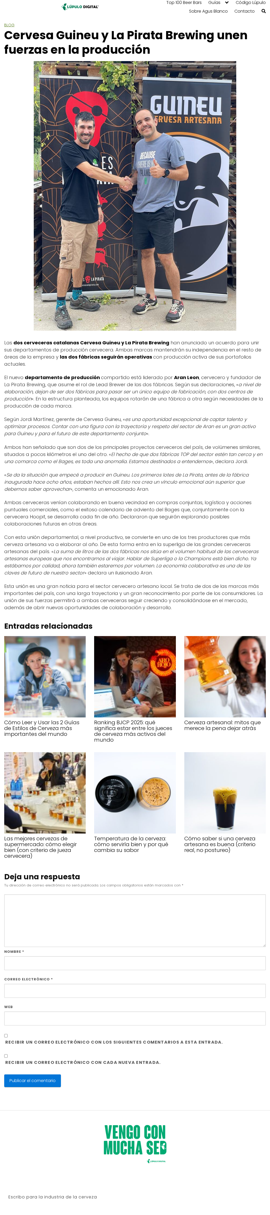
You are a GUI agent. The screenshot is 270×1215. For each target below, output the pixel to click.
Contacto (244, 11)
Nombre (14, 951)
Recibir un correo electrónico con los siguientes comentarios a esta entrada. (114, 1042)
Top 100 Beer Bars (184, 2)
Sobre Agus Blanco (208, 11)
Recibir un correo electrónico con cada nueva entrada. (83, 1062)
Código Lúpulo (251, 2)
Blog (9, 25)
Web (8, 1006)
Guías (214, 2)
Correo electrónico (28, 979)
